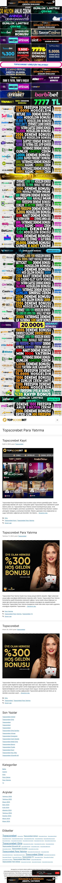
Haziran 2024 (6, 816)
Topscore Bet (20, 836)
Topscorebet (10, 626)
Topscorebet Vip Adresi (48, 857)
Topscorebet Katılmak (25, 846)
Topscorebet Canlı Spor (39, 840)
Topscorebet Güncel (50, 844)
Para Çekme (6, 777)
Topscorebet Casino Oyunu (50, 840)
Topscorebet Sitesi (34, 854)
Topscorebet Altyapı (8, 733)
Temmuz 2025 (7, 799)
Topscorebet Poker (45, 851)
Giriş (6, 518)
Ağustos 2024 (7, 810)
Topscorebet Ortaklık (6, 848)
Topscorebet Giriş (8, 719)
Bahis (4, 769)
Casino (4, 772)
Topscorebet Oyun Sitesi (33, 848)
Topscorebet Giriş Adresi (28, 844)
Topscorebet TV (27, 614)
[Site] (31, 109)
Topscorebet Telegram (16, 857)
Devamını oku (43, 513)
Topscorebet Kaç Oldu (9, 753)
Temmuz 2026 (7, 796)
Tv (3, 783)
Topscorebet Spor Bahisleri (49, 854)
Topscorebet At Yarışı (6, 838)
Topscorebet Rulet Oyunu (7, 854)
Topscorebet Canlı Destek (10, 739)
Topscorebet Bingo (39, 838)
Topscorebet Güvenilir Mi (10, 755)
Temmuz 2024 (7, 813)
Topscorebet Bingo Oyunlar (49, 838)
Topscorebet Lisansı (35, 846)
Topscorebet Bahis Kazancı (17, 838)
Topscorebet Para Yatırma (25, 520)
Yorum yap (8, 523)
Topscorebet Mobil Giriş (10, 741)
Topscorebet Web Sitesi (21, 859)
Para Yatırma (9, 611)
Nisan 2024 (6, 821)
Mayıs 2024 (6, 818)
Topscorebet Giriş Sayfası (10, 730)
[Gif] (31, 176)
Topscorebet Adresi (8, 717)
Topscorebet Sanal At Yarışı (19, 854)
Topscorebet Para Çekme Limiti (34, 851)
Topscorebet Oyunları (20, 849)
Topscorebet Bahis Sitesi (29, 838)
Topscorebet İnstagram (9, 736)
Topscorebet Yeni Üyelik (26, 861)
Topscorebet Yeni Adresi (11, 862)
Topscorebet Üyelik (8, 747)
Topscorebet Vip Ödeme (7, 859)
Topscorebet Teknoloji (6, 857)
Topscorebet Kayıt (14, 440)
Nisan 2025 (6, 802)
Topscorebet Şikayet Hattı (47, 861)
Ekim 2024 (5, 805)
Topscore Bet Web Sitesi (36, 859)
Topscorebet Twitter (39, 857)
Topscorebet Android (52, 836)
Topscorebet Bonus (8, 744)
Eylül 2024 (5, 807)
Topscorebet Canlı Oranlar (28, 840)
